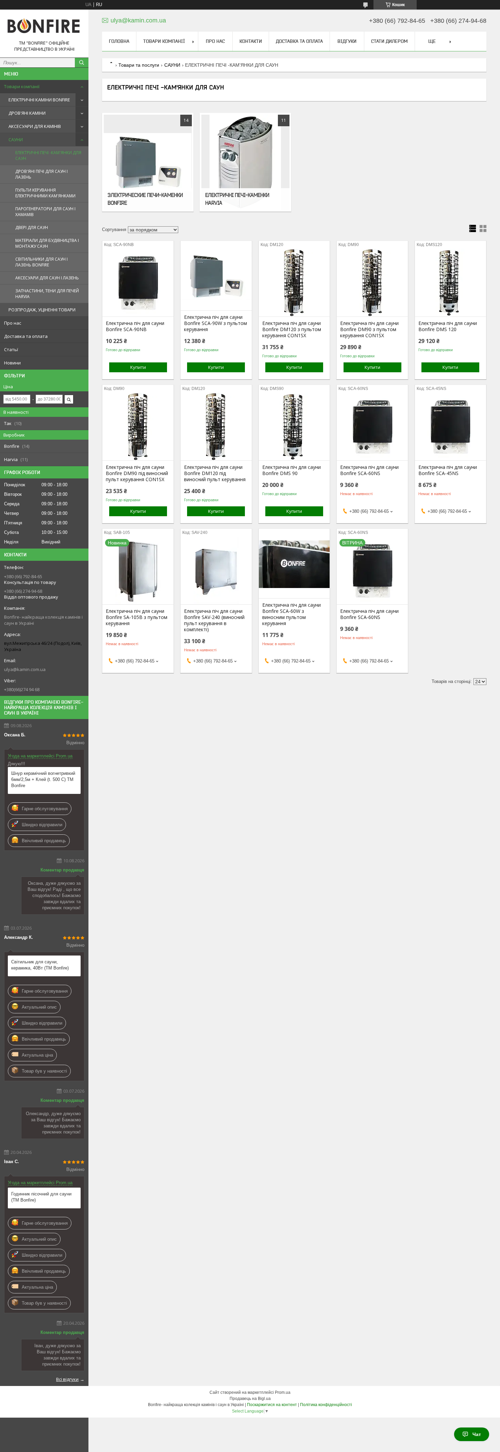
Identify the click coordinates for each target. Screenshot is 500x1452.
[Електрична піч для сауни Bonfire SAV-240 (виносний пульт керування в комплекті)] (216, 570)
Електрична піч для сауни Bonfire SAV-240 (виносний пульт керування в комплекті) (214, 620)
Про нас (12, 323)
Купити (138, 367)
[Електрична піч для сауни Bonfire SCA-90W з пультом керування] (216, 276)
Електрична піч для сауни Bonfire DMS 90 (291, 470)
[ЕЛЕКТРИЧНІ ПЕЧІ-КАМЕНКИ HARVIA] (245, 162)
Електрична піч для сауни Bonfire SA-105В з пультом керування (136, 617)
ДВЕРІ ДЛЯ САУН (31, 227)
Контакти (250, 41)
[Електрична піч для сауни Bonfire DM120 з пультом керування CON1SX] (294, 282)
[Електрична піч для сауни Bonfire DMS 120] (450, 282)
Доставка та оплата (26, 336)
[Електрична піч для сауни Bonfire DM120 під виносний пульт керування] (216, 426)
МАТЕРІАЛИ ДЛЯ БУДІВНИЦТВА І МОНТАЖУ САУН (47, 243)
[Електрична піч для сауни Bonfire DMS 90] (294, 426)
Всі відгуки (67, 1379)
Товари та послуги (138, 65)
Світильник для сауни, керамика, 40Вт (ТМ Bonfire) (40, 964)
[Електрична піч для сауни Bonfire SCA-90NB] (137, 282)
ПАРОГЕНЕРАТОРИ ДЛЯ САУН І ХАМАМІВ (45, 211)
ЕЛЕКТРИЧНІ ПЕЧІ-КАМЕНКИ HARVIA (237, 199)
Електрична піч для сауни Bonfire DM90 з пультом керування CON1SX (369, 329)
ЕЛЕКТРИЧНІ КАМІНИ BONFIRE (39, 100)
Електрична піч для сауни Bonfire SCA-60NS (369, 470)
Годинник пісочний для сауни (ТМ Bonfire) (41, 1197)
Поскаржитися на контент (272, 1404)
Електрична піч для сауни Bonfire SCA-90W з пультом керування (215, 323)
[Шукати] (81, 63)
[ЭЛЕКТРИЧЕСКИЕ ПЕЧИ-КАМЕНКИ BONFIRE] (147, 162)
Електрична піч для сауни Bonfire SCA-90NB (135, 326)
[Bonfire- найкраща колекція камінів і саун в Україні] (44, 27)
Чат (476, 1434)
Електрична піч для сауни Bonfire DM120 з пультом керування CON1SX (291, 329)
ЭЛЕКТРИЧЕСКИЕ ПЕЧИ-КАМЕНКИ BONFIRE (145, 199)
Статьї (11, 349)
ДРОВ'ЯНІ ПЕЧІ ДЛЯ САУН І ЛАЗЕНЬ (41, 174)
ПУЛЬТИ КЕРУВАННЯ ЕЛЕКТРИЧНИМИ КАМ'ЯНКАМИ (45, 193)
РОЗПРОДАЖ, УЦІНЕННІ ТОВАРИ (42, 310)
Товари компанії (21, 86)
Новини (12, 363)
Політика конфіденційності (326, 1404)
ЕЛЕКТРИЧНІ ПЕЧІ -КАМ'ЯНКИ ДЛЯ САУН (48, 155)
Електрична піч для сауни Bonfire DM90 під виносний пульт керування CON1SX (137, 473)
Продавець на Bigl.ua (250, 1398)
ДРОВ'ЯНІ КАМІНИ (27, 113)
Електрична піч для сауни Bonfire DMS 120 (447, 326)
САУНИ (16, 139)
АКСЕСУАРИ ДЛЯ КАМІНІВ (35, 126)
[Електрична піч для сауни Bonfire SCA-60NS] (372, 426)
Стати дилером (389, 41)
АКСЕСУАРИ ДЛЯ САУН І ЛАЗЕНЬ (47, 278)
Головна (119, 41)
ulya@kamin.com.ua (25, 669)
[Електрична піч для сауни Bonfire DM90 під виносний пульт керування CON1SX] (137, 426)
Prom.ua (282, 1392)
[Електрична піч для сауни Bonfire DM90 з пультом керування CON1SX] (372, 282)
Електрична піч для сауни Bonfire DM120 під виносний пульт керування (215, 473)
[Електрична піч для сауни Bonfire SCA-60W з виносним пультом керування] (294, 564)
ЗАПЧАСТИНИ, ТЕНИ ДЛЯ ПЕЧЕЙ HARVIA (47, 293)
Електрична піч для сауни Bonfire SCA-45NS (447, 470)
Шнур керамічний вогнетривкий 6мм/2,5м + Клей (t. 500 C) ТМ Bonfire (43, 779)
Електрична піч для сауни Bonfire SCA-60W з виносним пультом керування (291, 614)
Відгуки (346, 41)
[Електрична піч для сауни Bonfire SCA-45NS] (450, 426)
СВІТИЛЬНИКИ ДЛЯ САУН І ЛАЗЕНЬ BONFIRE (41, 262)
